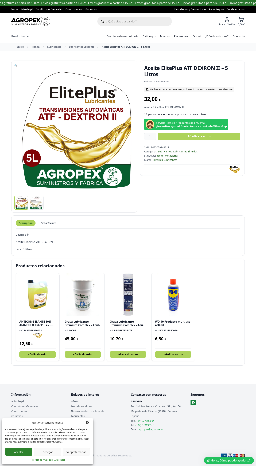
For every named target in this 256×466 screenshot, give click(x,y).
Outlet (197, 36)
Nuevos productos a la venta (87, 411)
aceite (160, 155)
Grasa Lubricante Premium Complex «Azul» (82, 323)
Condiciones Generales (49, 9)
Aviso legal (59, 459)
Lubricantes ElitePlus (81, 46)
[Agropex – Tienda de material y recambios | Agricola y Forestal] (30, 21)
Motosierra (171, 155)
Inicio (14, 9)
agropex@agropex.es (151, 429)
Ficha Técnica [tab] (48, 223)
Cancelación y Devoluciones (190, 9)
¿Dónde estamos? (216, 36)
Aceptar (18, 452)
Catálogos (149, 36)
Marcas (165, 36)
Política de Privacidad (42, 459)
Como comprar (74, 9)
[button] (88, 422)
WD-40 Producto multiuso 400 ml (173, 323)
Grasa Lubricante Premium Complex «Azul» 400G (128, 323)
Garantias (91, 9)
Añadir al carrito (199, 136)
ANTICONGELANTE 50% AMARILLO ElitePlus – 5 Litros (35, 323)
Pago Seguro (216, 9)
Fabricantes (78, 416)
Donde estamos (236, 9)
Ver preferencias (76, 452)
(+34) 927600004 (144, 420)
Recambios (181, 36)
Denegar (47, 452)
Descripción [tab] (26, 223)
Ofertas (75, 401)
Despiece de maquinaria (122, 36)
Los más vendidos (81, 406)
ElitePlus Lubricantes (165, 159)
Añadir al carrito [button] (37, 354)
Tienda (36, 46)
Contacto (239, 36)
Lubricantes (54, 46)
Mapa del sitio (79, 420)
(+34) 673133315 (144, 425)
